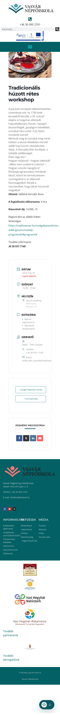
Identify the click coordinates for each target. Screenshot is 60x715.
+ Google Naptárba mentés (30, 389)
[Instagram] (14, 509)
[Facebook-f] (4, 509)
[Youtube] (9, 509)
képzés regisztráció (28, 321)
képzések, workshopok (28, 327)
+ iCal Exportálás (31, 398)
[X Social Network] (26, 438)
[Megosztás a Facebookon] (19, 438)
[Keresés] (57, 29)
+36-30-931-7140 (34, 352)
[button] (30, 46)
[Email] (40, 438)
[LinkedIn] (33, 438)
